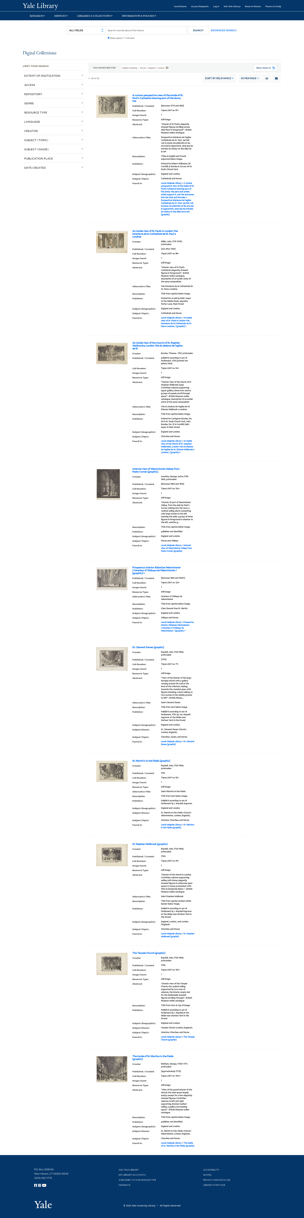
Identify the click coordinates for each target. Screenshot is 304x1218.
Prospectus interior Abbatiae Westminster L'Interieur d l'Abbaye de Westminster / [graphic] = (156, 570)
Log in (216, 6)
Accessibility (211, 1170)
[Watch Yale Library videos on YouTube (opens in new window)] (44, 1185)
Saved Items (180, 6)
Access (29, 85)
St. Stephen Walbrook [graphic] (150, 844)
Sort (218, 78)
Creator (31, 131)
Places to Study (273, 6)
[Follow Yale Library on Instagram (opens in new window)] (39, 1185)
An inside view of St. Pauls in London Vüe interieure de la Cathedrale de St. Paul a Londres (155, 234)
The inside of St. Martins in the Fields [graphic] (153, 1058)
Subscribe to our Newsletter (137, 1180)
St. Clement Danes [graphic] (148, 647)
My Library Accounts (132, 1175)
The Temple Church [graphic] (148, 953)
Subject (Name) (36, 149)
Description (116, 38)
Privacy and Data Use (216, 1180)
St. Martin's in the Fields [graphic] (151, 760)
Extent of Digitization (42, 76)
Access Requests (200, 6)
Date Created (35, 168)
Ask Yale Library (232, 6)
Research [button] (36, 15)
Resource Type (35, 112)
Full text (130, 38)
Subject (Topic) (36, 140)
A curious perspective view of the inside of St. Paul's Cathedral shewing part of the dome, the (157, 98)
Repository (33, 94)
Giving (207, 1175)
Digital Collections (39, 53)
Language (32, 122)
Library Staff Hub (214, 1185)
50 (248, 78)
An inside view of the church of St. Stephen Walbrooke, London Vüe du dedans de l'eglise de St (157, 345)
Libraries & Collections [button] (94, 15)
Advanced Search (223, 30)
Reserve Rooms (253, 6)
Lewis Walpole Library (171, 183)
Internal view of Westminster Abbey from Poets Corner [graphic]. (156, 470)
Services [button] (60, 15)
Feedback (124, 1185)
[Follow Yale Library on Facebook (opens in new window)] (35, 1185)
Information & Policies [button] (138, 15)
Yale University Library (42, 6)
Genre (29, 103)
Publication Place (38, 158)
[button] (198, 30)
